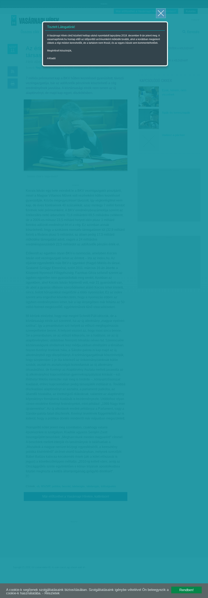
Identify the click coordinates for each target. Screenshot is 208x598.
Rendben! (186, 590)
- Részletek (51, 593)
